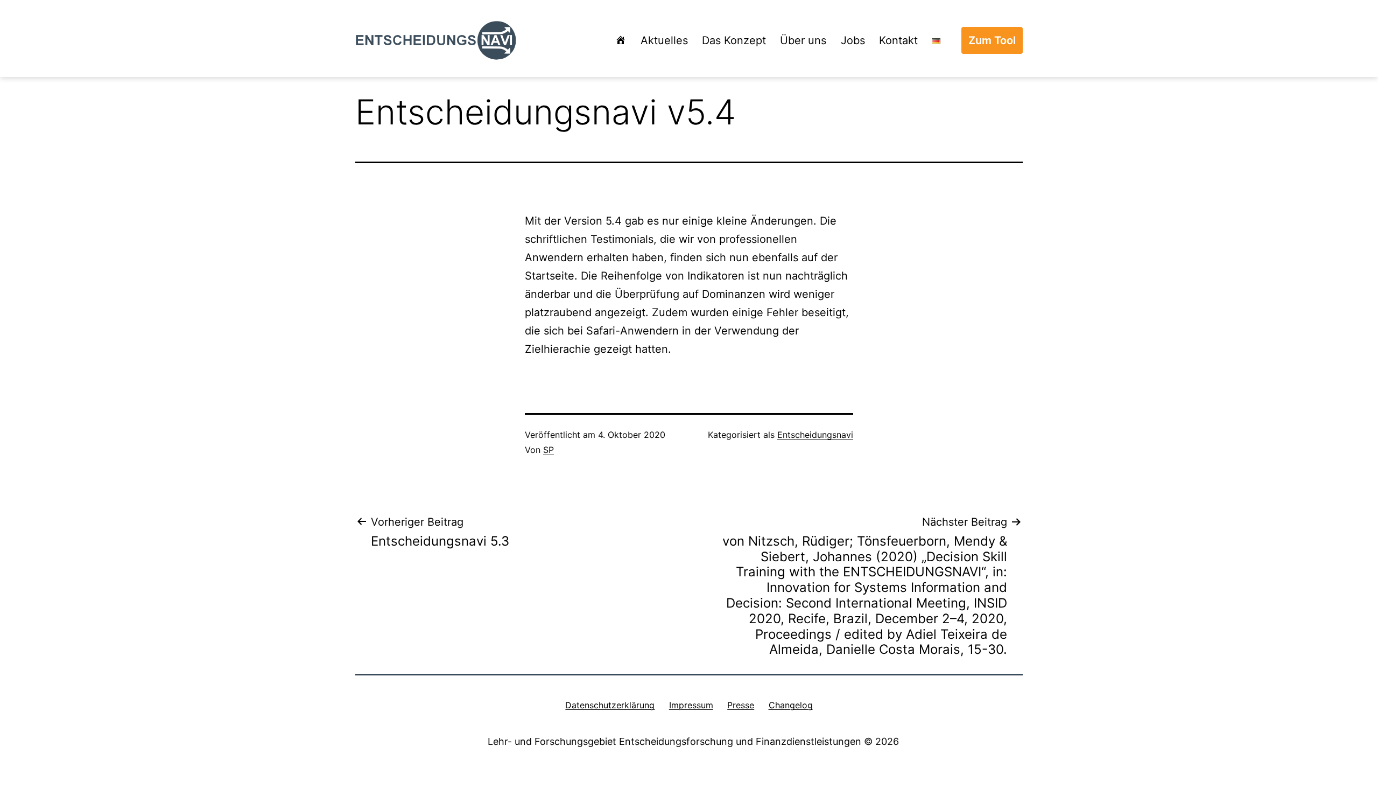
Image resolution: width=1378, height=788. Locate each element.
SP (548, 449)
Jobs (853, 40)
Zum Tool (992, 40)
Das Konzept (734, 40)
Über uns (803, 40)
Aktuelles (664, 40)
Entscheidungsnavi (815, 434)
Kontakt (898, 40)
